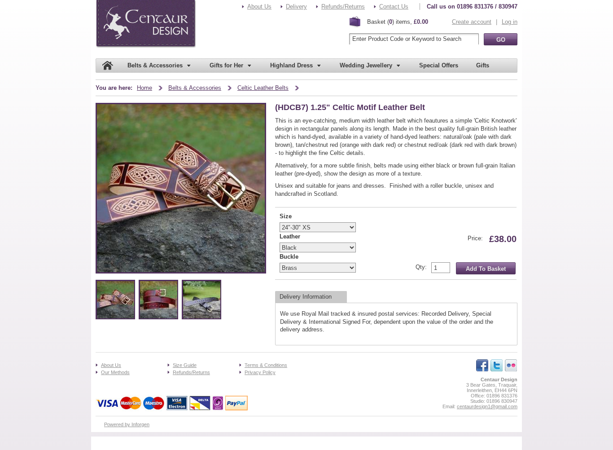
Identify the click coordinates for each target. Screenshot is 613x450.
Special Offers (438, 65)
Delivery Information (306, 296)
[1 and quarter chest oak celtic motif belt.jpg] (158, 316)
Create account (471, 21)
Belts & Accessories (155, 65)
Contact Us (393, 6)
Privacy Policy (260, 372)
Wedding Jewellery (366, 65)
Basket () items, (397, 21)
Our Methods (115, 372)
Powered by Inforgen (126, 424)
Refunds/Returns (343, 6)
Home (144, 87)
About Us (259, 6)
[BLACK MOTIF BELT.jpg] (201, 316)
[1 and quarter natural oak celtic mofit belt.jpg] (115, 316)
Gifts (482, 65)
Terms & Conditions (266, 365)
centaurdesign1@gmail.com (487, 406)
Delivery (296, 6)
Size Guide (185, 365)
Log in (509, 21)
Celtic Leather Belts (263, 87)
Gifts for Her (226, 65)
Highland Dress (291, 65)
